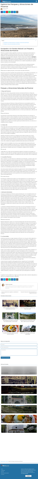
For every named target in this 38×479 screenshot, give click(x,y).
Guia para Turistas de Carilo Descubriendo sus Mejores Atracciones (29, 293)
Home (2, 469)
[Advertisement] (19, 446)
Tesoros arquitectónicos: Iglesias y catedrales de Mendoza (9, 293)
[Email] (17, 12)
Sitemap (2, 471)
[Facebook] (2, 12)
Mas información (25, 473)
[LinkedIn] (12, 12)
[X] (4, 12)
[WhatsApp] (9, 12)
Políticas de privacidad (5, 473)
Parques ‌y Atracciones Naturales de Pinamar (12, 44)
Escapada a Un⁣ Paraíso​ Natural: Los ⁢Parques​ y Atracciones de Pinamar (16, 42)
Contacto (2, 474)
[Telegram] (14, 12)
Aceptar (28, 475)
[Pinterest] (7, 12)
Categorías (3, 470)
